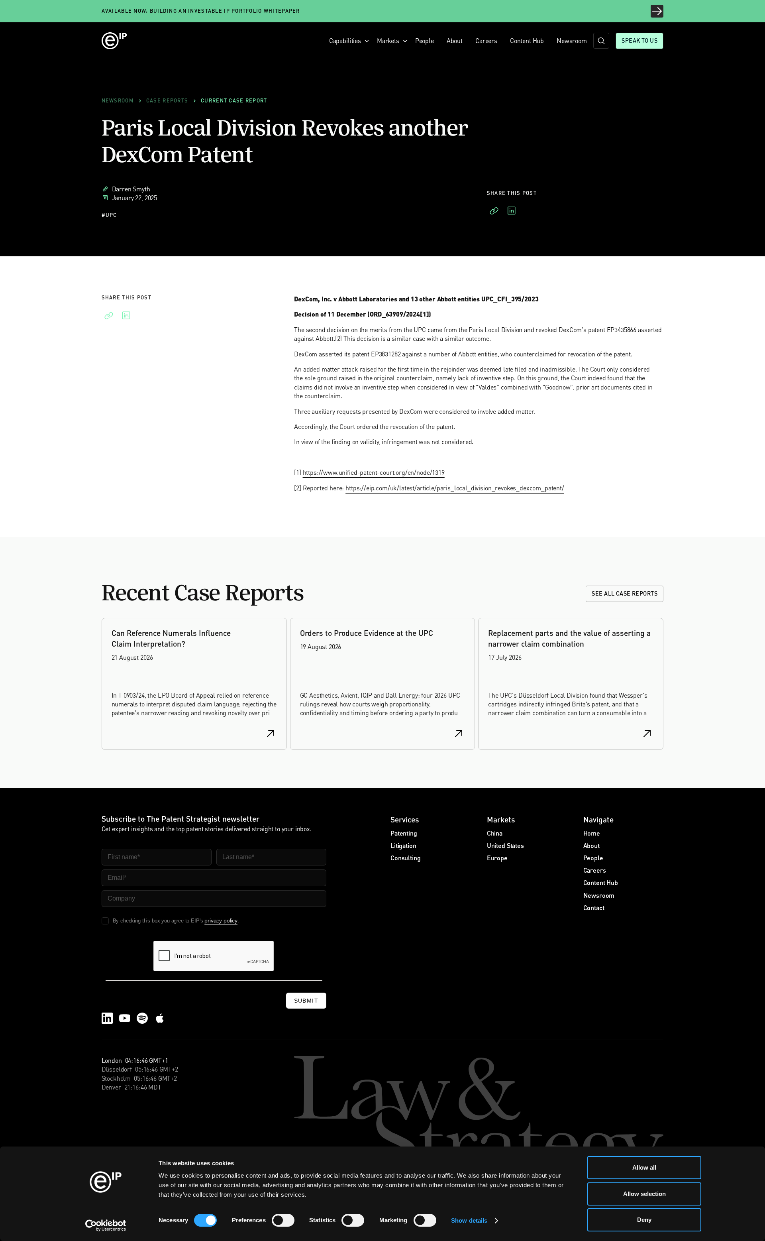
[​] (601, 41)
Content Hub (527, 41)
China (494, 833)
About (455, 41)
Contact (593, 907)
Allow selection (644, 1193)
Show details (469, 1220)
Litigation (403, 845)
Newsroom (572, 41)
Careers (486, 41)
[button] (347, 41)
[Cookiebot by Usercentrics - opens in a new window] (106, 1225)
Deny (644, 1219)
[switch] (283, 1220)
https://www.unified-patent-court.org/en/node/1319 (374, 472)
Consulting (405, 857)
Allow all (644, 1167)
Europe (497, 857)
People (424, 41)
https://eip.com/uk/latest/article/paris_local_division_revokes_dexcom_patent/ (454, 488)
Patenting (403, 833)
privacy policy (220, 920)
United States (505, 845)
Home (591, 833)
